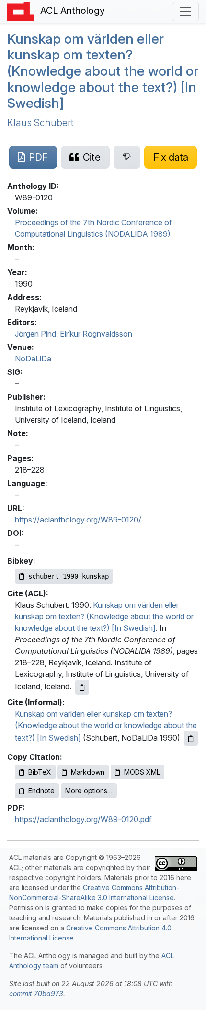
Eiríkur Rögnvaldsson (96, 333)
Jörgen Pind (35, 333)
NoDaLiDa (33, 358)
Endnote (41, 791)
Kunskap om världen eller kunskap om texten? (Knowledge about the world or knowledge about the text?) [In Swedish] (104, 616)
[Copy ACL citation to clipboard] (82, 687)
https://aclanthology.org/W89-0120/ (78, 519)
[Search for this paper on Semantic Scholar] (127, 157)
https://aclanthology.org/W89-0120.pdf (83, 819)
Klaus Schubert (40, 122)
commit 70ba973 (36, 993)
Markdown (87, 772)
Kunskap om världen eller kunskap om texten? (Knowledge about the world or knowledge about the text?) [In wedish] (102, 71)
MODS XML (142, 772)
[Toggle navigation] (185, 11)
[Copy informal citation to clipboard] (191, 738)
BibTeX (39, 772)
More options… (89, 791)
